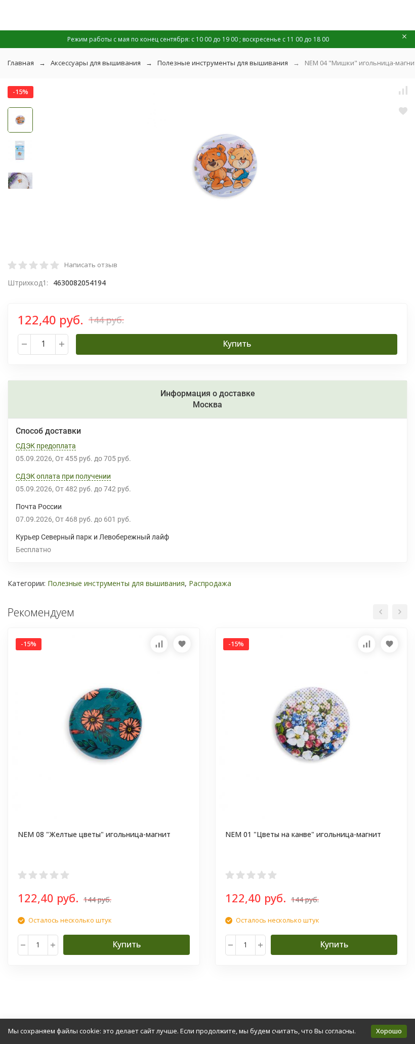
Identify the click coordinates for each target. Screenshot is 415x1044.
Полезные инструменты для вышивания (222, 62)
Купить (237, 343)
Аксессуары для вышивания (96, 62)
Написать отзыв (90, 264)
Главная (21, 62)
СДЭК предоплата (46, 446)
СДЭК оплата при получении (63, 476)
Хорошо (389, 1030)
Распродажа (210, 583)
